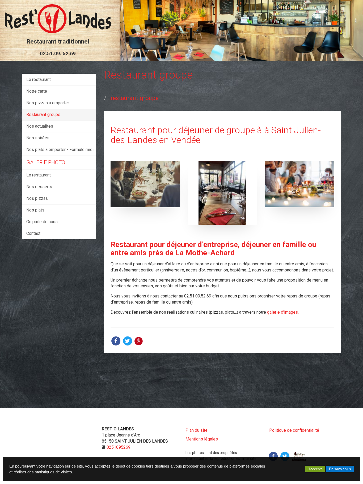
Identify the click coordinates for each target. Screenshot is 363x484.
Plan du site (196, 430)
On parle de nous (42, 221)
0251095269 (118, 447)
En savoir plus (340, 469)
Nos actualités (39, 126)
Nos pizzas (37, 198)
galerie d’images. (282, 312)
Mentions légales (201, 439)
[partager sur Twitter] (128, 340)
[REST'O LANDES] (58, 18)
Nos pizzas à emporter (47, 102)
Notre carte (36, 91)
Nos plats (35, 210)
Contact (33, 233)
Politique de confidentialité (294, 430)
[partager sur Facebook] (116, 340)
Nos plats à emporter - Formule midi (60, 149)
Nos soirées (37, 137)
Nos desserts (39, 186)
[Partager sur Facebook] (273, 456)
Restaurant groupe (43, 114)
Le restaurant (38, 79)
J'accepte (315, 469)
